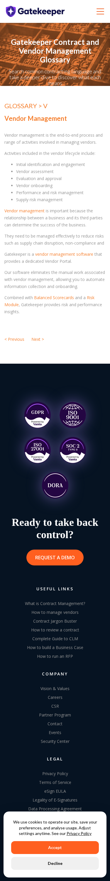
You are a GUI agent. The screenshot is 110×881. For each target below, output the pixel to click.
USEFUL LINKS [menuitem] (55, 589)
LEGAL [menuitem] (55, 759)
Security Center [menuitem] (55, 741)
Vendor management (24, 211)
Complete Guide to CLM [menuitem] (55, 638)
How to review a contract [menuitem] (55, 630)
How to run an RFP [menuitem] (55, 656)
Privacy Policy (79, 833)
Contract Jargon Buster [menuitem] (55, 621)
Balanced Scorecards (54, 297)
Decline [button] (55, 863)
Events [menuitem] (55, 732)
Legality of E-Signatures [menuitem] (55, 800)
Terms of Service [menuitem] (55, 782)
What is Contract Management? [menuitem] (55, 603)
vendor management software (64, 254)
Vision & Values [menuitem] (55, 688)
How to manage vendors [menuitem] (55, 612)
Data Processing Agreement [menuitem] (55, 808)
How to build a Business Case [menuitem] (55, 647)
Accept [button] (55, 847)
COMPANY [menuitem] (55, 674)
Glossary (21, 106)
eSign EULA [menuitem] (55, 791)
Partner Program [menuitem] (55, 715)
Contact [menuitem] (55, 723)
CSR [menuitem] (55, 706)
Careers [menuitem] (55, 697)
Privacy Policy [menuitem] (55, 773)
